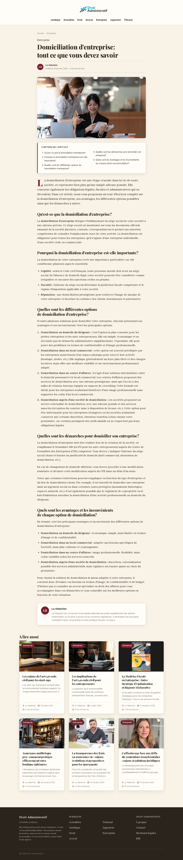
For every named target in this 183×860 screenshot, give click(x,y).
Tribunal (128, 19)
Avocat (89, 19)
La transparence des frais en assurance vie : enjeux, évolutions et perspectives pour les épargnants (88, 758)
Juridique (55, 19)
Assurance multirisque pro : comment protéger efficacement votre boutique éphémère (37, 758)
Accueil (40, 33)
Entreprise (101, 19)
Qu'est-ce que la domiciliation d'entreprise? (64, 152)
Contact (140, 827)
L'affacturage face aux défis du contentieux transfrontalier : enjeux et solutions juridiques (141, 756)
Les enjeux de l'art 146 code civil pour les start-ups (39, 678)
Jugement (115, 19)
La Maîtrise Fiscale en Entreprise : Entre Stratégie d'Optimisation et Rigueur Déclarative (137, 681)
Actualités (68, 19)
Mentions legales (146, 833)
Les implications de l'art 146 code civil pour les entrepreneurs (86, 680)
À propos (110, 620)
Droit (79, 19)
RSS (138, 838)
